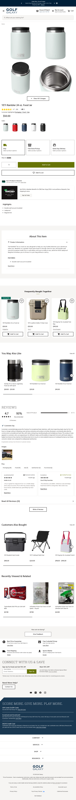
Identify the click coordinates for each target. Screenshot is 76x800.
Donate (45, 655)
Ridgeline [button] (5, 329)
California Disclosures (62, 791)
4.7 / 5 (72, 413)
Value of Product (32, 413)
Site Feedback (38, 796)
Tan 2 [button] (29, 329)
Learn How (23, 182)
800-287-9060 (56, 783)
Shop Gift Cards (22, 710)
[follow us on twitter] (35, 692)
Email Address (7, 669)
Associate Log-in (62, 787)
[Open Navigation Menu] (3, 11)
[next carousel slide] (54, 3)
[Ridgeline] (6, 127)
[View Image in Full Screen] (20, 43)
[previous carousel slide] (21, 3)
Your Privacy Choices (36, 791)
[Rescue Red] (15, 127)
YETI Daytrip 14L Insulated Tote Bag (62, 323)
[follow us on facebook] (40, 692)
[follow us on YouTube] (31, 692)
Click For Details (53, 672)
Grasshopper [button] (57, 329)
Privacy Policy (13, 791)
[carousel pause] (57, 3)
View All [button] (72, 353)
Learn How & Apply (41, 727)
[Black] (43, 127)
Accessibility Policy (38, 787)
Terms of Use (13, 787)
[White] (33, 127)
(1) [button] (24, 109)
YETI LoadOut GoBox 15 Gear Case (38, 323)
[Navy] (24, 127)
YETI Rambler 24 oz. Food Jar (11, 323)
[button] (38, 98)
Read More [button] (11, 266)
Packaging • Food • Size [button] (22, 112)
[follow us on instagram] (45, 692)
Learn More (10, 645)
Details (9, 655)
